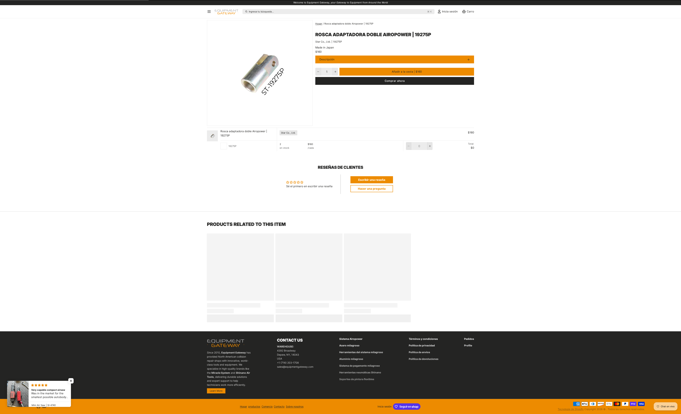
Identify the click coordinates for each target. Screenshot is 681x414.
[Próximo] (271, 122)
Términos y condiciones (423, 338)
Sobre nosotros (294, 406)
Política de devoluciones (423, 358)
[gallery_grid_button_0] (253, 122)
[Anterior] (248, 122)
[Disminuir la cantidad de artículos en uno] (318, 72)
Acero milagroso (349, 345)
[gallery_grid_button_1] (257, 122)
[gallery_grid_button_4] (265, 122)
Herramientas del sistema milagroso (361, 352)
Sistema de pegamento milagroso (359, 365)
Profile (468, 345)
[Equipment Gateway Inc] (228, 11)
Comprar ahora (395, 81)
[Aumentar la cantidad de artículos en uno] (335, 72)
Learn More (216, 390)
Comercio (267, 406)
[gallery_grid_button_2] (260, 122)
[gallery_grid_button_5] (268, 122)
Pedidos (469, 338)
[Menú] (210, 11)
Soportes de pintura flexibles (356, 379)
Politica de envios (419, 352)
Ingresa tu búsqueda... (340, 11)
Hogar (318, 23)
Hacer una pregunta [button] (372, 188)
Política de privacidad (422, 345)
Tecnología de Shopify (571, 409)
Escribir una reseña (371, 180)
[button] (406, 72)
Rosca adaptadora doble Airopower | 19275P (243, 133)
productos (254, 406)
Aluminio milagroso (351, 358)
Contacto (279, 406)
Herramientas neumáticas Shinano (360, 372)
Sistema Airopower (350, 338)
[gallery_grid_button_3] (262, 122)
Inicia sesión (385, 406)
